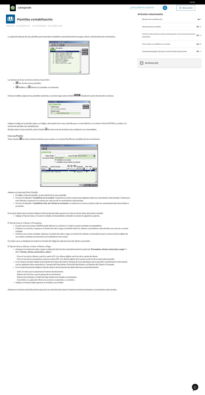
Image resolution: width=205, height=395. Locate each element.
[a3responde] (13, 7)
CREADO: (10, 26)
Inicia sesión (187, 8)
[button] (165, 8)
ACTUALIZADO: (39, 26)
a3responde (24, 7)
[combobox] (145, 8)
